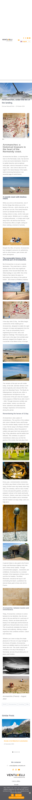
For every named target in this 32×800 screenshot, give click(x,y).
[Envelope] (29, 38)
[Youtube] (27, 38)
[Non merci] (30, 793)
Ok (12, 795)
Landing (21, 704)
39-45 (4, 704)
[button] (18, 40)
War (27, 704)
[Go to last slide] (4, 735)
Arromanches (12, 704)
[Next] (27, 735)
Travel (4, 96)
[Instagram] (25, 38)
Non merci (18, 795)
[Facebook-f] (23, 38)
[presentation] (16, 728)
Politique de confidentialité (16, 797)
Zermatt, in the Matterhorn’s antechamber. (16, 741)
